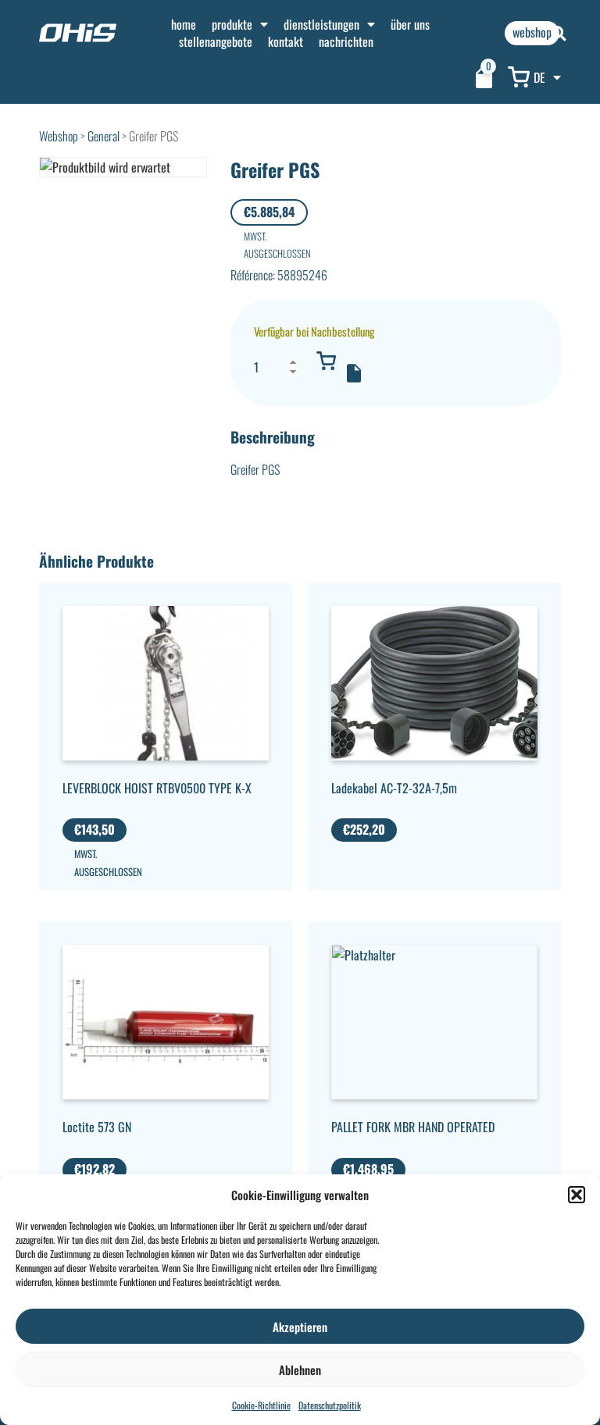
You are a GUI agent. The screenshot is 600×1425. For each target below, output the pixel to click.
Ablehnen (300, 1369)
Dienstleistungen (321, 24)
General (104, 135)
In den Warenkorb (326, 360)
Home (183, 24)
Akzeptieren (300, 1326)
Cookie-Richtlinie (261, 1405)
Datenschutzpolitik (329, 1405)
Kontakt (285, 41)
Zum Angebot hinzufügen (354, 373)
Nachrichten (346, 41)
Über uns (410, 24)
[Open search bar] (558, 33)
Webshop (58, 135)
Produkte (232, 24)
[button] (576, 1194)
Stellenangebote (215, 41)
